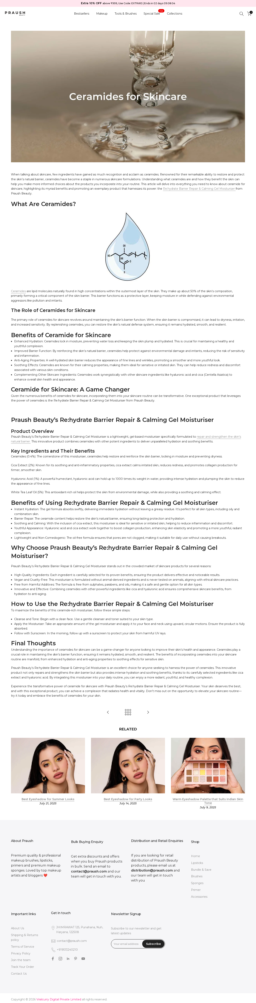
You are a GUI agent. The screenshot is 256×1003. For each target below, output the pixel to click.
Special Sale (153, 13)
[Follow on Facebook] (53, 958)
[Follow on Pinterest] (75, 958)
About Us (17, 928)
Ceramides (18, 291)
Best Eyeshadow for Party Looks (128, 799)
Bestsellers (81, 13)
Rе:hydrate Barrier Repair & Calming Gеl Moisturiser (199, 188)
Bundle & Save (201, 870)
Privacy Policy (20, 953)
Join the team (21, 960)
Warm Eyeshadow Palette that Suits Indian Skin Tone (208, 801)
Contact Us (19, 973)
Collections (174, 13)
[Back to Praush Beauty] (128, 712)
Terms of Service (22, 946)
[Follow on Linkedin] (68, 958)
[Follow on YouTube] (83, 958)
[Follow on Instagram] (60, 958)
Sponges (197, 883)
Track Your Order (22, 967)
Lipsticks (197, 863)
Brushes (196, 876)
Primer (196, 890)
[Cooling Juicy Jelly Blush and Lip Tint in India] (148, 712)
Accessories (199, 896)
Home (195, 856)
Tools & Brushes (126, 13)
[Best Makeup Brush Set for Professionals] (108, 712)
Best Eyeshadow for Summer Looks (48, 799)
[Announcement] (128, 3)
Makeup (102, 13)
